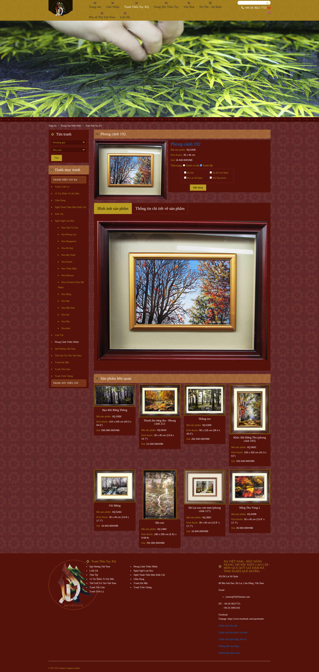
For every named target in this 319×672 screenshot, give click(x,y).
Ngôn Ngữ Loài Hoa (64, 221)
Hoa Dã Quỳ (67, 248)
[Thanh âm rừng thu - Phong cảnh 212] (160, 400)
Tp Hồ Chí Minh (220, 173)
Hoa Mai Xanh (68, 255)
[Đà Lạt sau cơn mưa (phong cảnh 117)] (205, 487)
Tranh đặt (207, 165)
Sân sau (159, 522)
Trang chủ (95, 6)
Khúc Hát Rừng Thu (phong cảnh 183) (249, 439)
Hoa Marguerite (68, 241)
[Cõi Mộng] (115, 486)
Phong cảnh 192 (186, 144)
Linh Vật (59, 335)
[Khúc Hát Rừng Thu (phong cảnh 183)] (249, 409)
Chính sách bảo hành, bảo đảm (233, 632)
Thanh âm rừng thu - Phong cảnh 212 (160, 422)
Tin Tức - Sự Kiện (210, 6)
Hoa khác (65, 328)
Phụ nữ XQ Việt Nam (102, 17)
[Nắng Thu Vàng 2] (249, 487)
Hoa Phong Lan (68, 234)
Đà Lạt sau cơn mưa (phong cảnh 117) (205, 509)
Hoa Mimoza (67, 275)
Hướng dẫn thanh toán (229, 653)
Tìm (56, 158)
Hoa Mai (65, 301)
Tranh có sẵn (192, 165)
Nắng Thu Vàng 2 (249, 507)
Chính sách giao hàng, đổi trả (232, 639)
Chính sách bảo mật (228, 625)
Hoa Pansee (66, 262)
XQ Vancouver (219, 178)
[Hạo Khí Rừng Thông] (115, 395)
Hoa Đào (65, 321)
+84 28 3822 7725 (255, 7)
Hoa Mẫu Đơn (68, 308)
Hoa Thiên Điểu (69, 268)
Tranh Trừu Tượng (64, 376)
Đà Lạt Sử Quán (194, 178)
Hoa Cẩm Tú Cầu (69, 227)
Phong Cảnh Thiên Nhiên (71, 126)
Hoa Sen (65, 314)
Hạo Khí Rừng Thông (114, 410)
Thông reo (205, 418)
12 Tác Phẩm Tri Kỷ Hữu (67, 193)
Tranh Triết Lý (62, 187)
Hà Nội (190, 173)
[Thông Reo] (205, 399)
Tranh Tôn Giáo (62, 369)
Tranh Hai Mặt (62, 362)
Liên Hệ (125, 17)
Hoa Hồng (66, 294)
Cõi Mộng (115, 505)
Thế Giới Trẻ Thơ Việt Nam (68, 355)
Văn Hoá (188, 6)
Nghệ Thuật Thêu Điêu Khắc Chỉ (70, 207)
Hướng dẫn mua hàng (229, 646)
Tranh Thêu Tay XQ (136, 6)
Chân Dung (60, 200)
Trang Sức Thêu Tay (166, 6)
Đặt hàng (198, 187)
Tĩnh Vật (59, 214)
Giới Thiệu (112, 6)
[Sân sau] (160, 494)
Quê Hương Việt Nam (65, 349)
